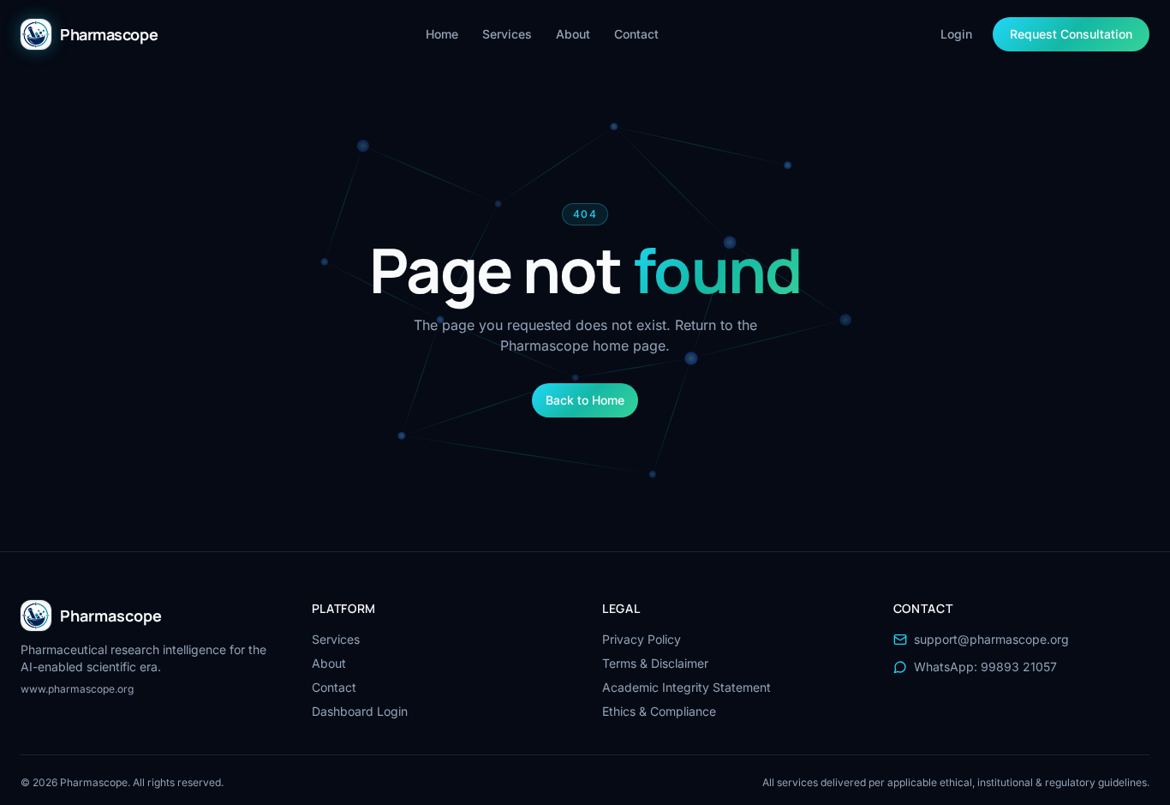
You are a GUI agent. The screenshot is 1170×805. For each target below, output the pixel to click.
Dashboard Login (360, 711)
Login (956, 34)
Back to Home (585, 400)
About (573, 34)
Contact (636, 34)
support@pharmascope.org (991, 639)
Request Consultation (1071, 34)
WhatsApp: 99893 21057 (985, 666)
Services (507, 34)
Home (442, 34)
